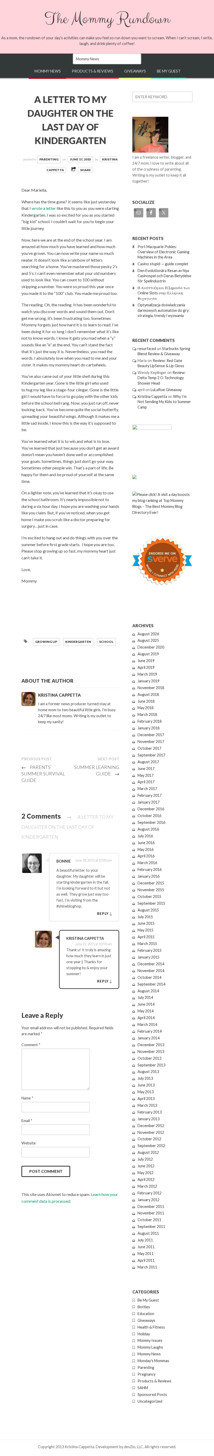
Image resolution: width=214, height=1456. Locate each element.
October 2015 (149, 896)
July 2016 (145, 836)
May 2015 (145, 930)
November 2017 (151, 741)
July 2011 (145, 1240)
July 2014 (145, 997)
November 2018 (151, 687)
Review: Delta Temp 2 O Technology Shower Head (162, 377)
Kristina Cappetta (85, 938)
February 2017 (150, 795)
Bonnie (63, 861)
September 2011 (151, 1226)
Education (146, 1313)
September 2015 (151, 903)
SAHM (143, 1388)
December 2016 (151, 809)
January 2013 (148, 1119)
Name (27, 1098)
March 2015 (147, 943)
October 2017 (149, 748)
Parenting (48, 159)
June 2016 (146, 842)
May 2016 (145, 849)
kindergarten (78, 642)
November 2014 (151, 970)
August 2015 (148, 910)
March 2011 (147, 1267)
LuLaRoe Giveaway (166, 389)
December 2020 (151, 647)
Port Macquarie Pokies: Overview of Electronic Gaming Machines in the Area (163, 251)
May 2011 (145, 1253)
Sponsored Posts (152, 1394)
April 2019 (146, 667)
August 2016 (148, 829)
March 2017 (147, 788)
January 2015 (148, 957)
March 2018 (147, 714)
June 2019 (146, 660)
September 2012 (151, 1145)
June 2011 (146, 1247)
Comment (30, 1045)
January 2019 (148, 681)
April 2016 (146, 856)
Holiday (144, 1334)
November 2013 (151, 1051)
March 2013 (147, 1105)
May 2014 (145, 1011)
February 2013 (150, 1112)
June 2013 (146, 1085)
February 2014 (150, 1031)
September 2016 (151, 822)
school (106, 642)
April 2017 (146, 782)
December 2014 (151, 964)
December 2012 (151, 1125)
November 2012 (151, 1132)
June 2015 (146, 923)
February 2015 (150, 950)
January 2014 (148, 1038)
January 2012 (148, 1200)
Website (28, 1143)
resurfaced (147, 348)
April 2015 (146, 937)
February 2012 (150, 1193)
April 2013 (146, 1098)
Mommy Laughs (150, 1347)
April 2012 (146, 1179)
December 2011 (151, 1206)
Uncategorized (150, 1401)
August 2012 (148, 1152)
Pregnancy (147, 1374)
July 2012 (145, 1159)
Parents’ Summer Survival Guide (43, 773)
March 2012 (147, 1186)
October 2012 (149, 1139)
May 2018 (145, 708)
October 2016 (149, 815)
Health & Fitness (151, 1327)
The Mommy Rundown (107, 19)
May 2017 (145, 775)
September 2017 (151, 755)
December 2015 (151, 883)
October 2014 (149, 977)
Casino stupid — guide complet (163, 264)
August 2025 (148, 640)
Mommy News (47, 71)
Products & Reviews (92, 71)
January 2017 (148, 802)
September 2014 (151, 984)
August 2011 (148, 1233)
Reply (103, 913)
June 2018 (146, 701)
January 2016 (148, 876)
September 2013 (151, 1065)
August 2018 (148, 694)
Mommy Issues (150, 1340)
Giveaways (135, 71)
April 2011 (146, 1260)
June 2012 (146, 1166)
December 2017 (151, 735)
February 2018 (150, 721)
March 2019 (147, 674)
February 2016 (150, 869)
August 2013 (148, 1071)
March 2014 (147, 1024)
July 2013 (145, 1078)
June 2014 (146, 1004)
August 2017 (148, 762)
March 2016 (147, 862)
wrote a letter (44, 208)
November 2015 (151, 890)
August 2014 (148, 991)
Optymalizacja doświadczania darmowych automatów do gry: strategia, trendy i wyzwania (163, 310)
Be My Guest (169, 71)
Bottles (144, 1307)
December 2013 (151, 1045)
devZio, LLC (133, 1447)
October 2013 (149, 1058)
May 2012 (145, 1172)
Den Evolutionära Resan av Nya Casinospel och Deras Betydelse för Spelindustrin (164, 275)
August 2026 (148, 634)
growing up (46, 642)
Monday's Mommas (153, 1360)
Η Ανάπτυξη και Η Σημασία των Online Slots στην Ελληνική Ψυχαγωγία (164, 293)
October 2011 (149, 1220)
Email (26, 1120)
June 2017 (146, 768)
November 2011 (151, 1213)
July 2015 (145, 917)
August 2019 (148, 654)
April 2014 (146, 1017)
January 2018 (148, 728)
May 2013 (145, 1092)
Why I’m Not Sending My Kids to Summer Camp (164, 401)
